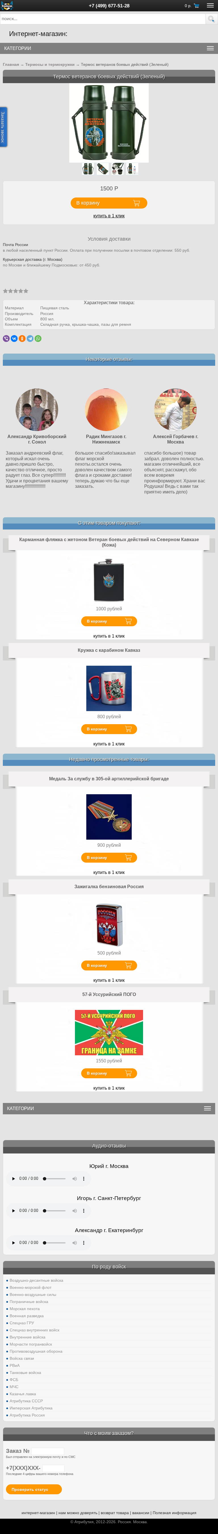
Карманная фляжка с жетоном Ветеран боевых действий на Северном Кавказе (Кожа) (109, 542)
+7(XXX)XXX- (24, 1468)
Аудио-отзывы (109, 1146)
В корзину (97, 621)
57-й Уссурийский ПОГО (109, 994)
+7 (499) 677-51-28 (109, 6)
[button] (212, 19)
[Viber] (6, 338)
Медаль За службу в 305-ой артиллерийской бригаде (109, 778)
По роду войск (109, 1267)
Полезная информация (174, 1512)
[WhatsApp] (38, 338)
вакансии (140, 1512)
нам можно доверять (77, 1512)
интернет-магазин (38, 1512)
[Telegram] (30, 338)
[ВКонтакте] (14, 338)
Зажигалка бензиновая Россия (109, 886)
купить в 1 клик (109, 215)
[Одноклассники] (22, 338)
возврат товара (115, 1512)
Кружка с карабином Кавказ (109, 650)
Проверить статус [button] (30, 1489)
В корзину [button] (88, 203)
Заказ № (18, 1451)
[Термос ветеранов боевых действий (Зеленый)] (109, 122)
